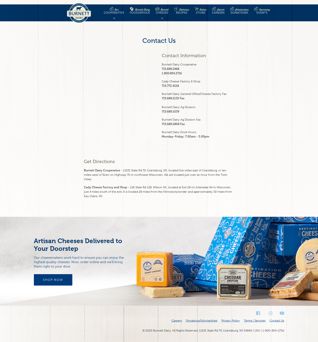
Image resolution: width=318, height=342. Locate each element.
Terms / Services (255, 320)
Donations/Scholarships (201, 320)
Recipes (182, 11)
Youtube (282, 313)
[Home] (79, 13)
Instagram (270, 313)
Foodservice (140, 11)
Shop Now (53, 280)
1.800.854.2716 (172, 73)
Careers (218, 11)
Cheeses (162, 11)
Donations (240, 11)
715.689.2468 (170, 69)
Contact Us (277, 320)
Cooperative (114, 11)
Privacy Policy (230, 320)
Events (263, 11)
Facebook (258, 313)
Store (201, 11)
